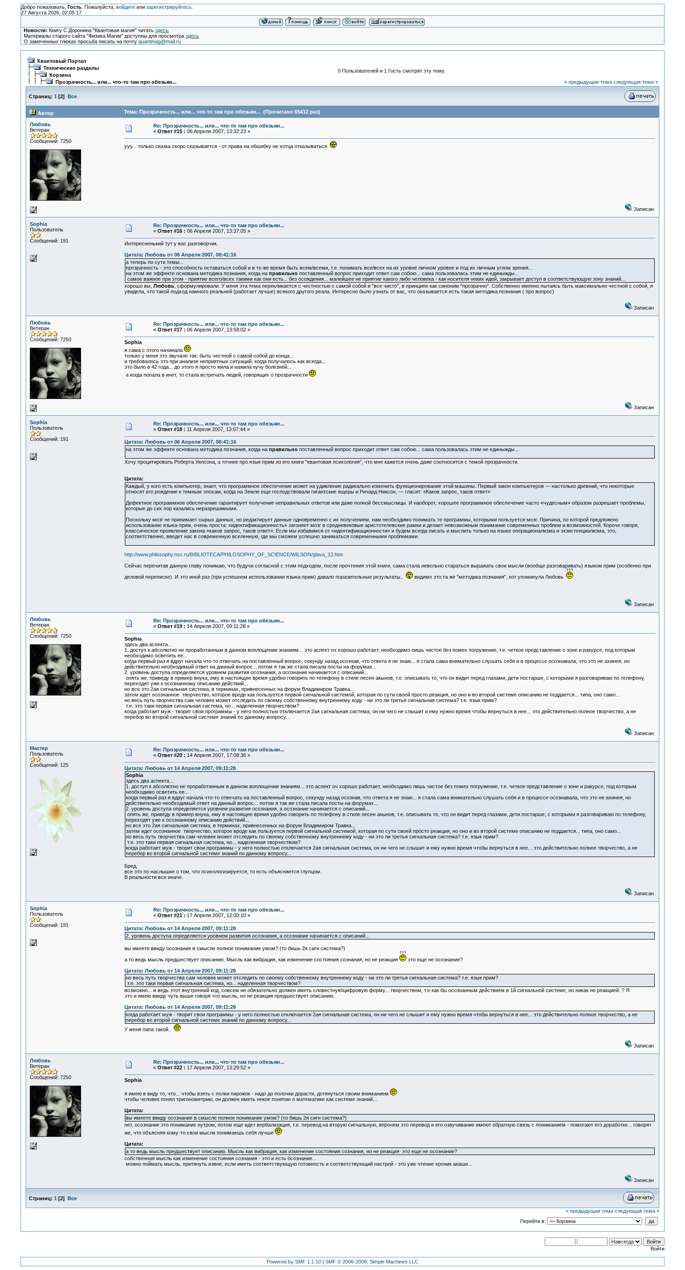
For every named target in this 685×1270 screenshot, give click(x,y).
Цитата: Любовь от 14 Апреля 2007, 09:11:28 (180, 768)
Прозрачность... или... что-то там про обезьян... (116, 82)
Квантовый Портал (61, 61)
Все (72, 96)
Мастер (39, 748)
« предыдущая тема (588, 82)
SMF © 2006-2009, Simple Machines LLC (371, 1261)
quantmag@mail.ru (159, 41)
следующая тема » (635, 82)
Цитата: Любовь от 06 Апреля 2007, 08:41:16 (180, 254)
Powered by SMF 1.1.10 (294, 1261)
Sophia (38, 224)
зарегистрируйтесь (169, 7)
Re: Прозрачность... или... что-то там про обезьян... (218, 125)
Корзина (60, 75)
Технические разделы (71, 68)
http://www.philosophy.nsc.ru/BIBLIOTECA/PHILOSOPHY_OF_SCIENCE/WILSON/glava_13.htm (233, 554)
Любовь (40, 124)
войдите (125, 7)
